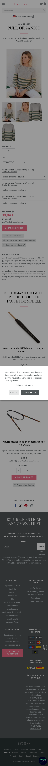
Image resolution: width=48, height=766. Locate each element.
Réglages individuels (24, 385)
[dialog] (24, 383)
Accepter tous (30, 392)
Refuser (13, 392)
